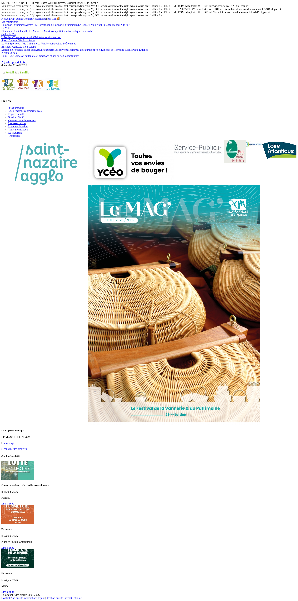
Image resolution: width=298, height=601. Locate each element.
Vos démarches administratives (25, 110)
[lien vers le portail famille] (149, 72)
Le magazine (15, 132)
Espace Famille (16, 114)
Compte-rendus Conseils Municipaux (58, 24)
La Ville (5, 28)
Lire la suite (7, 503)
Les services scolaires (66, 49)
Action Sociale (9, 52)
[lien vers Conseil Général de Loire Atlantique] (279, 149)
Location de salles (18, 126)
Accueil (5, 18)
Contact (27, 18)
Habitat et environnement (47, 37)
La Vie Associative (47, 43)
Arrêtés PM (31, 24)
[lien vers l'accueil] (8, 89)
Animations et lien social (50, 55)
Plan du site (16, 18)
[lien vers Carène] (44, 164)
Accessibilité (39, 18)
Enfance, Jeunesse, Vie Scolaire (18, 46)
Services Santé (16, 117)
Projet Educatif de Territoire (109, 49)
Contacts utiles (71, 55)
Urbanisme (7, 37)
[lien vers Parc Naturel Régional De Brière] (235, 151)
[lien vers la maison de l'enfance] (53, 89)
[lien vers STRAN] (131, 162)
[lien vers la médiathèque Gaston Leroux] (23, 89)
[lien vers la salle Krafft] (38, 89)
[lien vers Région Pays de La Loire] (254, 144)
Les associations (17, 123)
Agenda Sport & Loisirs (14, 62)
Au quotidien (58, 31)
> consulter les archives (14, 448)
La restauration (86, 49)
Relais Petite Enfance (136, 49)
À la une (125, 24)
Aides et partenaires (26, 55)
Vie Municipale (9, 21)
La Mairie (45, 31)
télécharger (10, 443)
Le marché (87, 31)
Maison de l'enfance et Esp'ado (18, 49)
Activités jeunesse (44, 49)
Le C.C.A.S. (8, 55)
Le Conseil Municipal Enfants (94, 24)
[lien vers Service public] (198, 150)
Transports (14, 135)
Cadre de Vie (8, 34)
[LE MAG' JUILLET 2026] (174, 424)
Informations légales (34, 598)
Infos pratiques (73, 31)
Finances (115, 24)
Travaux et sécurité (23, 37)
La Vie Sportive (10, 43)
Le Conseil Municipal (13, 24)
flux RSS (52, 18)
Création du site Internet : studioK (64, 598)
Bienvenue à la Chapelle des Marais (20, 31)
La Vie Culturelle (28, 43)
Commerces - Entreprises (22, 120)
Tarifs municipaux (18, 129)
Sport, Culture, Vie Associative (18, 40)
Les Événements (67, 43)
